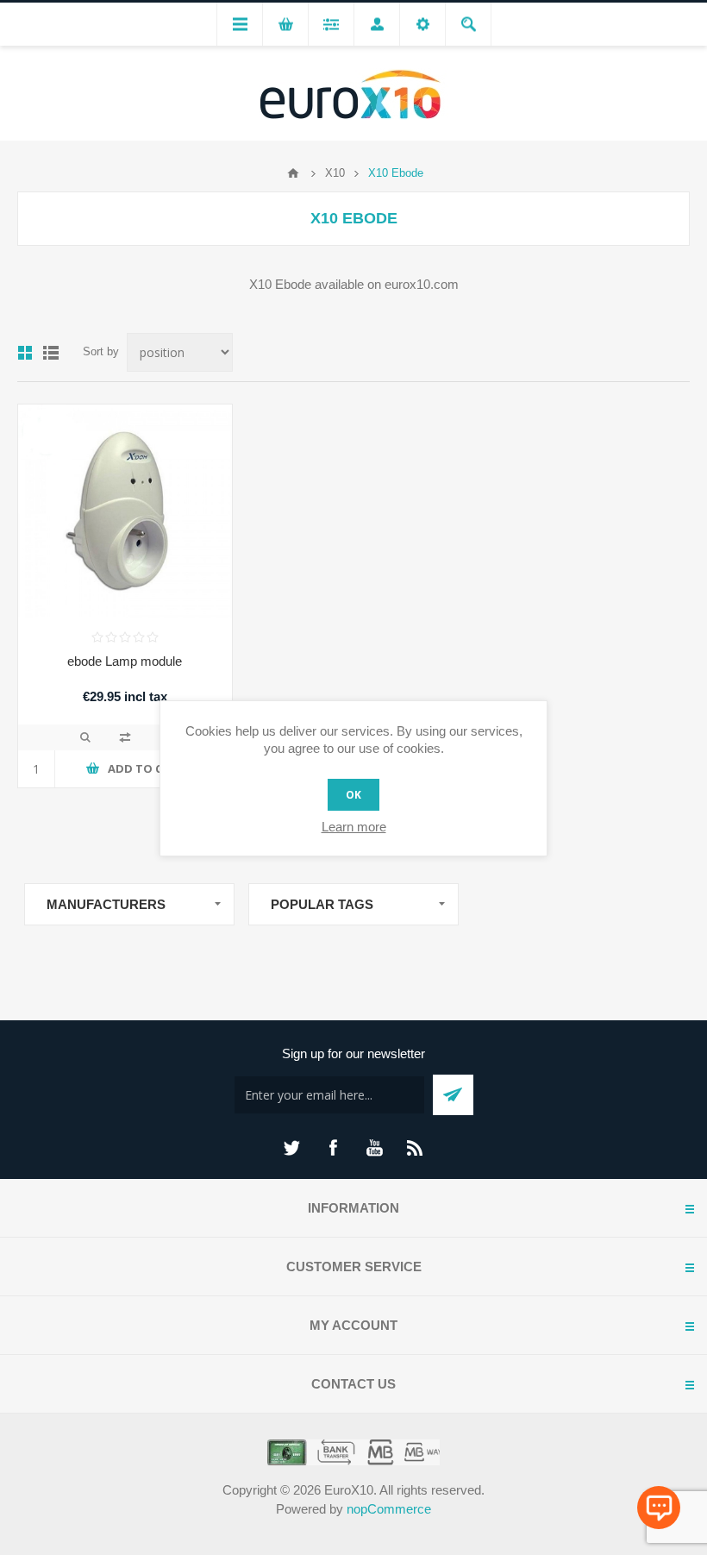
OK (353, 794)
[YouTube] (374, 1148)
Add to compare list (125, 737)
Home (293, 173)
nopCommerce (389, 1509)
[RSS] (415, 1148)
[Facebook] (333, 1148)
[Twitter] (291, 1148)
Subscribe (453, 1095)
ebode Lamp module (124, 661)
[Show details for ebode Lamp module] (125, 511)
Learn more (354, 826)
